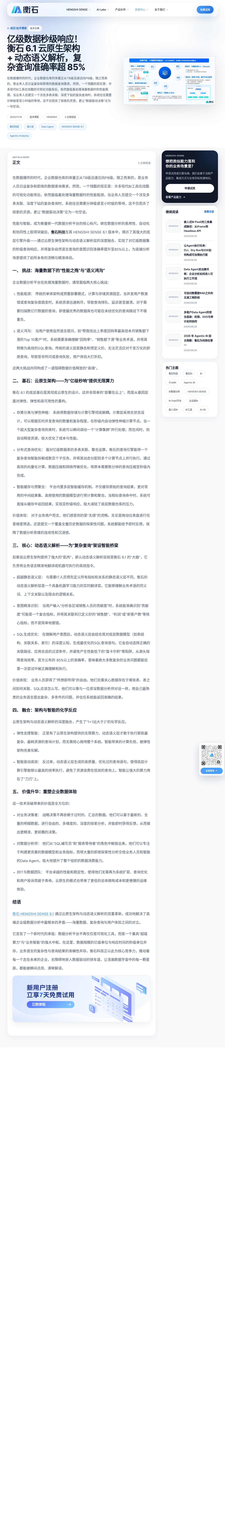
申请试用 (190, 188)
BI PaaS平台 (175, 400)
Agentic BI (189, 382)
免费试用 (205, 9)
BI (201, 373)
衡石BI (189, 373)
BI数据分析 (174, 391)
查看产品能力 (175, 197)
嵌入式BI (173, 409)
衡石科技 (173, 373)
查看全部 (209, 211)
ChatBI (172, 382)
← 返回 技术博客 (17, 28)
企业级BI (193, 400)
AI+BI (203, 409)
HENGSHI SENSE (197, 391)
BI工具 (188, 409)
